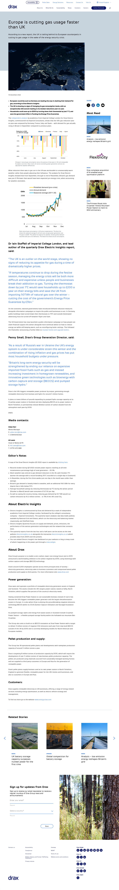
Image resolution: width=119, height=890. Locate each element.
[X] (88, 105)
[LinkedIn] (98, 105)
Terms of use (54, 854)
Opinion (49, 753)
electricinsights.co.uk (24, 534)
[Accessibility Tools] (32, 2)
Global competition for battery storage (57, 757)
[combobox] (31, 812)
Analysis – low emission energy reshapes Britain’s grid (99, 140)
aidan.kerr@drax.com (18, 432)
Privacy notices (29, 861)
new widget (51, 542)
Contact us (11, 847)
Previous (5, 738)
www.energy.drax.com (43, 700)
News (88, 136)
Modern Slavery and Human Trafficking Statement (36, 857)
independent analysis (19, 118)
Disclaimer (28, 854)
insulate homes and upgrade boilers (55, 330)
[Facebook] (93, 105)
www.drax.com (63, 572)
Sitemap (53, 847)
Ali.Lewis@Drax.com (17, 446)
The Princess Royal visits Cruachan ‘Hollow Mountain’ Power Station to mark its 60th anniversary (98, 206)
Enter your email (17, 800)
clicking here (63, 462)
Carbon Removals (98, 8)
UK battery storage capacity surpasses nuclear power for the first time (22, 760)
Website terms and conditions (59, 857)
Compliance (28, 850)
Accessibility (29, 847)
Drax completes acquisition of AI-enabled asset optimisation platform (98, 172)
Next (114, 738)
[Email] (103, 105)
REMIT (53, 850)
